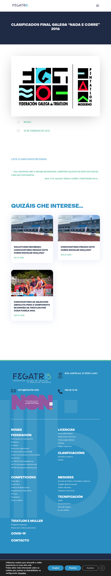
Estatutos (14, 442)
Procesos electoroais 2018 (21, 452)
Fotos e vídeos (17, 500)
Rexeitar (73, 568)
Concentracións (64, 504)
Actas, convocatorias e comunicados (25, 455)
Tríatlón (61, 460)
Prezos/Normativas (65, 434)
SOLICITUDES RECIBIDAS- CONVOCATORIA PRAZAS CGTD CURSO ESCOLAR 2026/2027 (31, 250)
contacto (20, 540)
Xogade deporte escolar (67, 484)
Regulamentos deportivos (21, 491)
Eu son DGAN (63, 510)
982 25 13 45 (71, 390)
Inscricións (15, 484)
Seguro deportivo (65, 446)
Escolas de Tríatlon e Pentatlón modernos (74, 481)
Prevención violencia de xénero (23, 528)
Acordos (14, 445)
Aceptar (55, 568)
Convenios (15, 458)
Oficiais (61, 443)
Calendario (15, 481)
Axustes (22, 573)
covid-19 (18, 533)
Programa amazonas (19, 525)
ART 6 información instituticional (24, 464)
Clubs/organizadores (66, 440)
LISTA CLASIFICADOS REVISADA (29, 159)
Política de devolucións (20, 488)
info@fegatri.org (28, 390)
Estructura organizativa (20, 448)
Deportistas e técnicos (67, 437)
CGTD (60, 501)
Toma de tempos (64, 507)
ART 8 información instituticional (24, 468)
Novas (27, 122)
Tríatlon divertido (64, 488)
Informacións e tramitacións (22, 439)
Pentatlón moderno (65, 457)
